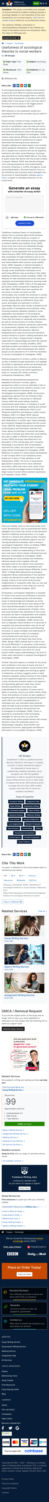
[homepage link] (3, 43)
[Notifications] (43, 3)
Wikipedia (21, 880)
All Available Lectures (12, 1161)
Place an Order (24, 1274)
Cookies (5, 1492)
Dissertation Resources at (19, 1207)
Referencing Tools (11, 1218)
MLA (13, 876)
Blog (4, 1394)
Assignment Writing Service (15, 1134)
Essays (9, 43)
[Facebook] (4, 1428)
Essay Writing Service (11, 1342)
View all (41, 911)
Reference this (11, 78)
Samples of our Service (13, 1141)
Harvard (32, 876)
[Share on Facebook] (14, 85)
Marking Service (10, 1137)
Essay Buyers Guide (11, 1215)
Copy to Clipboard (11, 902)
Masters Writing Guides (13, 1226)
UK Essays (10, 55)
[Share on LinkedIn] (25, 85)
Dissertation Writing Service (14, 1346)
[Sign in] (46, 3)
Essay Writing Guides (12, 1222)
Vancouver (8, 880)
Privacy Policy (8, 1479)
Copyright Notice (9, 1488)
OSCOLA (33, 880)
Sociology (19, 43)
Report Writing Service (13, 1130)
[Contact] (41, 3)
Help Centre (7, 1418)
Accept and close (10, 38)
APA (5, 876)
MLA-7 (22, 876)
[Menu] (4, 3)
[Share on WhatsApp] (29, 85)
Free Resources (8, 1385)
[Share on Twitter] (18, 85)
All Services (7, 1360)
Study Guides (7, 1380)
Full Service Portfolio (12, 1144)
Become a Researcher (11, 1423)
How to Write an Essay (13, 1211)
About (4, 1405)
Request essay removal (13, 1029)
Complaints (7, 1414)
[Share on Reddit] (21, 85)
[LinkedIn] (11, 1428)
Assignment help (9, 1355)
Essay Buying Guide (10, 1389)
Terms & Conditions (10, 1483)
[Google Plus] (17, 1428)
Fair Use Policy (8, 1409)
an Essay (24, 1124)
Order (36, 3)
